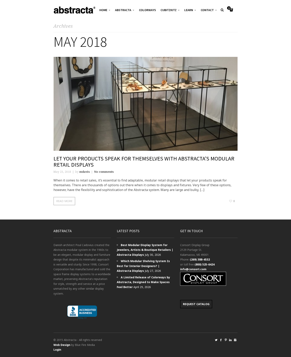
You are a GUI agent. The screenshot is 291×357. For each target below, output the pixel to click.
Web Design (61, 345)
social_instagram (235, 340)
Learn (188, 10)
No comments (104, 172)
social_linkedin (230, 340)
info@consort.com (193, 269)
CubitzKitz (169, 10)
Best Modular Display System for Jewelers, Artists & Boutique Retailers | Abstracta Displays (145, 250)
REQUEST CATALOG (196, 304)
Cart (228, 8)
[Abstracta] (74, 10)
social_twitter (216, 340)
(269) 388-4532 (200, 259)
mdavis (84, 172)
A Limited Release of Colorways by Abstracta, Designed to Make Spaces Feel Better (143, 282)
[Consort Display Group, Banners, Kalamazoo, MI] (82, 312)
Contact (207, 10)
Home (103, 10)
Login (57, 349)
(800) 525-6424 (205, 264)
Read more (64, 201)
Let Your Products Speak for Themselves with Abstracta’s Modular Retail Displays (143, 161)
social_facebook (221, 340)
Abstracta (123, 10)
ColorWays (147, 10)
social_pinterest (225, 340)
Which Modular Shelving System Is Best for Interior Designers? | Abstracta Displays (143, 266)
